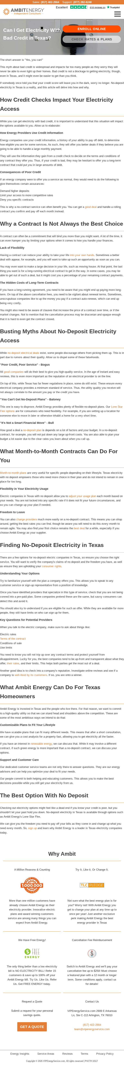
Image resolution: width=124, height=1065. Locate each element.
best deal (79, 528)
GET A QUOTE (32, 1027)
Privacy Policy (105, 1053)
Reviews (67, 1053)
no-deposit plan (32, 430)
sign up (32, 828)
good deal (91, 207)
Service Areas (45, 1053)
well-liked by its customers (31, 675)
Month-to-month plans (13, 472)
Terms (84, 1053)
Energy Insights (19, 1053)
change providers (26, 519)
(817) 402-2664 (50, 2)
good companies (14, 371)
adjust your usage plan (82, 496)
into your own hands (82, 255)
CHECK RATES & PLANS (92, 39)
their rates (13, 663)
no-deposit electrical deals (23, 352)
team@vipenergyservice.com (92, 1029)
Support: (77, 2)
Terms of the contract (13, 638)
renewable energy (41, 743)
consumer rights (51, 566)
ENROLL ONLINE (92, 29)
